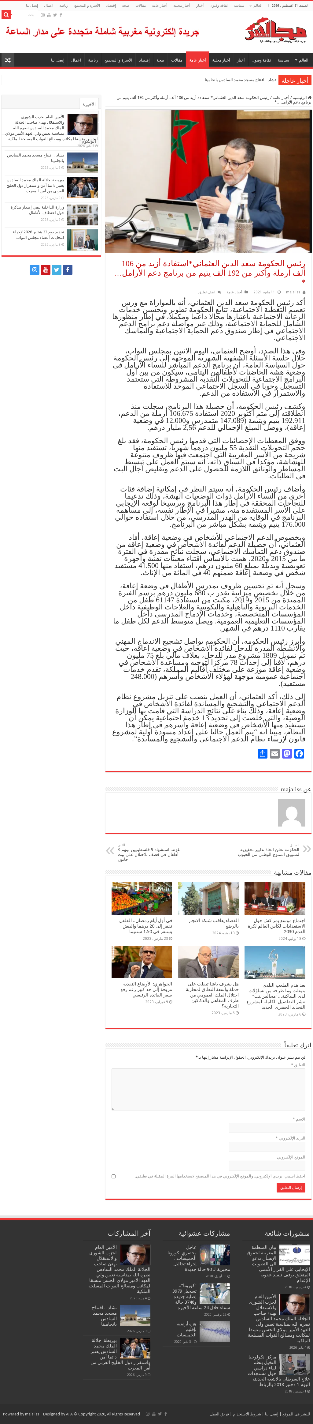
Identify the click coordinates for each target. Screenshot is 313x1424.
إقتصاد (111, 5)
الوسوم (89, 141)
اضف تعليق (206, 292)
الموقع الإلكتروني (291, 1157)
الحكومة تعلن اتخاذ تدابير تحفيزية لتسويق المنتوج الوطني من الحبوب (268, 850)
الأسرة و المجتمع (87, 5)
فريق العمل (219, 1414)
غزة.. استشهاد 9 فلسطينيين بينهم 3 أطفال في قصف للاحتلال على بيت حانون (149, 852)
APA (69, 1414)
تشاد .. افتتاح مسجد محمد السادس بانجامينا (240, 79)
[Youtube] (48, 15)
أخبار (200, 5)
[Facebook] (61, 15)
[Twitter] (55, 15)
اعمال (48, 5)
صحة (125, 5)
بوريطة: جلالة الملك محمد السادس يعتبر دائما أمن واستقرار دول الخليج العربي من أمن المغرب (35, 185)
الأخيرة (89, 104)
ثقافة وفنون (219, 5)
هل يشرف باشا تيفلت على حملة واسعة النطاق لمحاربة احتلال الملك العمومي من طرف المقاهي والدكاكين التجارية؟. (212, 995)
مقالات (140, 5)
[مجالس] (254, 28)
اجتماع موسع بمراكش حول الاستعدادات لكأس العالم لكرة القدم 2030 (276, 926)
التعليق (298, 1065)
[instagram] (42, 15)
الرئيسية (300, 97)
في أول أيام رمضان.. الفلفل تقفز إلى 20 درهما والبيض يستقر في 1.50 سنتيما (145, 926)
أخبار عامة (159, 5)
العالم (257, 5)
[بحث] (6, 14)
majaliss (293, 292)
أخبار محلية (181, 5)
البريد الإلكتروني (290, 1138)
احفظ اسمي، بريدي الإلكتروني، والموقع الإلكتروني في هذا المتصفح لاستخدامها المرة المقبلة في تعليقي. (220, 1176)
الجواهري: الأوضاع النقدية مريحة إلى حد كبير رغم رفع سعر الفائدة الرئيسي (146, 989)
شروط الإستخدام (246, 1414)
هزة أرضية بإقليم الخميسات (187, 1329)
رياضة (63, 5)
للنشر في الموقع (296, 1414)
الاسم (299, 1119)
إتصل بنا (32, 5)
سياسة (239, 5)
